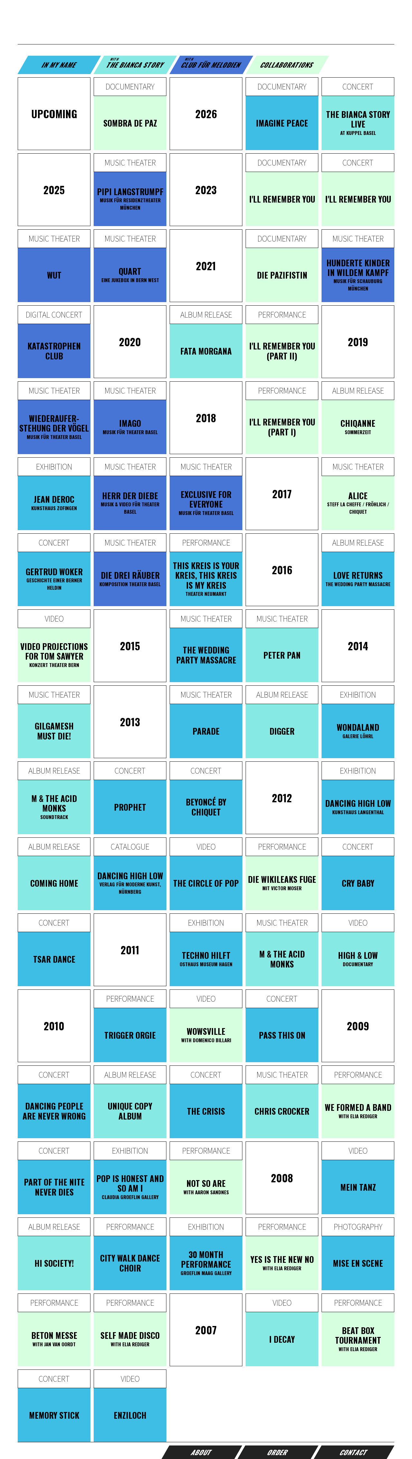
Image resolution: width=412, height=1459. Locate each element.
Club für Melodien (211, 63)
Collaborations (287, 65)
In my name (59, 65)
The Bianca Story (135, 63)
